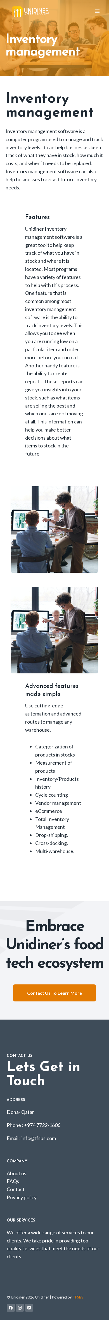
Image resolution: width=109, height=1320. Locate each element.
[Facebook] (11, 1308)
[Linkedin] (29, 1308)
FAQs (13, 1181)
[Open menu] (97, 11)
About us (16, 1173)
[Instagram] (20, 1308)
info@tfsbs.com (39, 1138)
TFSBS (78, 1297)
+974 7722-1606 (42, 1125)
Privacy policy (22, 1197)
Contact (16, 1189)
